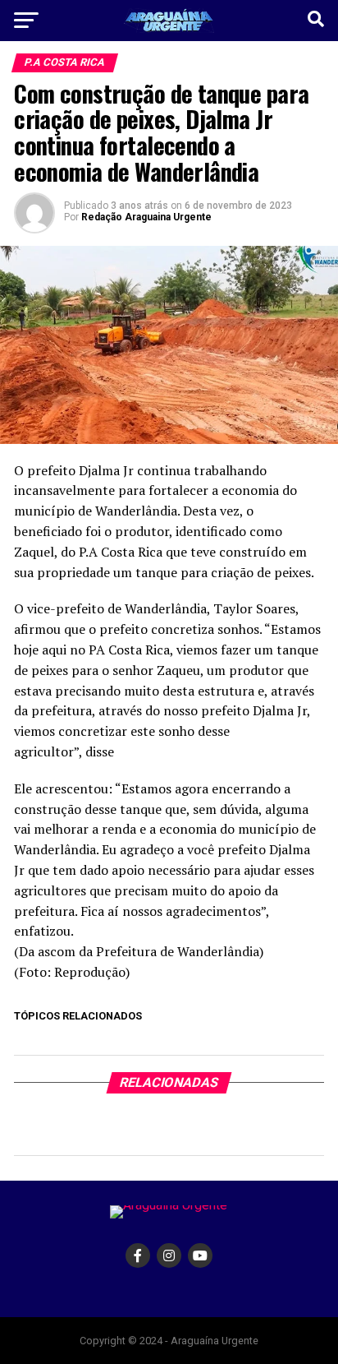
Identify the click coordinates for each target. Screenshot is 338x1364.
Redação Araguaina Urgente (146, 217)
